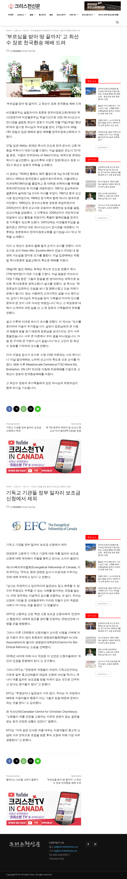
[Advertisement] (103, 49)
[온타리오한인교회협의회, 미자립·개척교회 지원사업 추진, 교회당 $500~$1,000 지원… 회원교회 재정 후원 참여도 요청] (90, 91)
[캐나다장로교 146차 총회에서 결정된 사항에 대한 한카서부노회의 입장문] (90, 184)
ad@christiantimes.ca (66, 846)
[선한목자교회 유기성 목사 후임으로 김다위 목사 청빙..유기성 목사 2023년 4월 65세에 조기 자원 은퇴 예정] (90, 169)
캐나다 (26, 30)
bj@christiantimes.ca (65, 850)
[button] (117, 22)
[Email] (31, 409)
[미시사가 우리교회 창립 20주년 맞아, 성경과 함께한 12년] (90, 207)
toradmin (17, 51)
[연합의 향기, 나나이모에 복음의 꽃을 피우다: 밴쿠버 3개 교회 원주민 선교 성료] (90, 122)
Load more (102, 147)
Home (9, 30)
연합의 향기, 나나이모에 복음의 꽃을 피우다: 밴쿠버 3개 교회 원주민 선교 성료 (109, 123)
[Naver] (38, 409)
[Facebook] (9, 409)
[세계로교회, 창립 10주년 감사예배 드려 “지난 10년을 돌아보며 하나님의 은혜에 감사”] (90, 134)
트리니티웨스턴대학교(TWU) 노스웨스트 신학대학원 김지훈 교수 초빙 (108, 196)
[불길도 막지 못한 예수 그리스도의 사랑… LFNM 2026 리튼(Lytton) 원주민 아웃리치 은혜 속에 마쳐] (90, 108)
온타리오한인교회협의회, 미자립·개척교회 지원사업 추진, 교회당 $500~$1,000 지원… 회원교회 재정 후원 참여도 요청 (109, 94)
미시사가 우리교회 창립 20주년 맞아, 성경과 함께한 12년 (109, 208)
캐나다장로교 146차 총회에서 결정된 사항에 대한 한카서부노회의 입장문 (109, 184)
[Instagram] (95, 844)
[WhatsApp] (23, 409)
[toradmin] (8, 50)
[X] (16, 409)
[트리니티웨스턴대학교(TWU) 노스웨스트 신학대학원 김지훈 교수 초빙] (90, 196)
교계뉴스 (17, 30)
